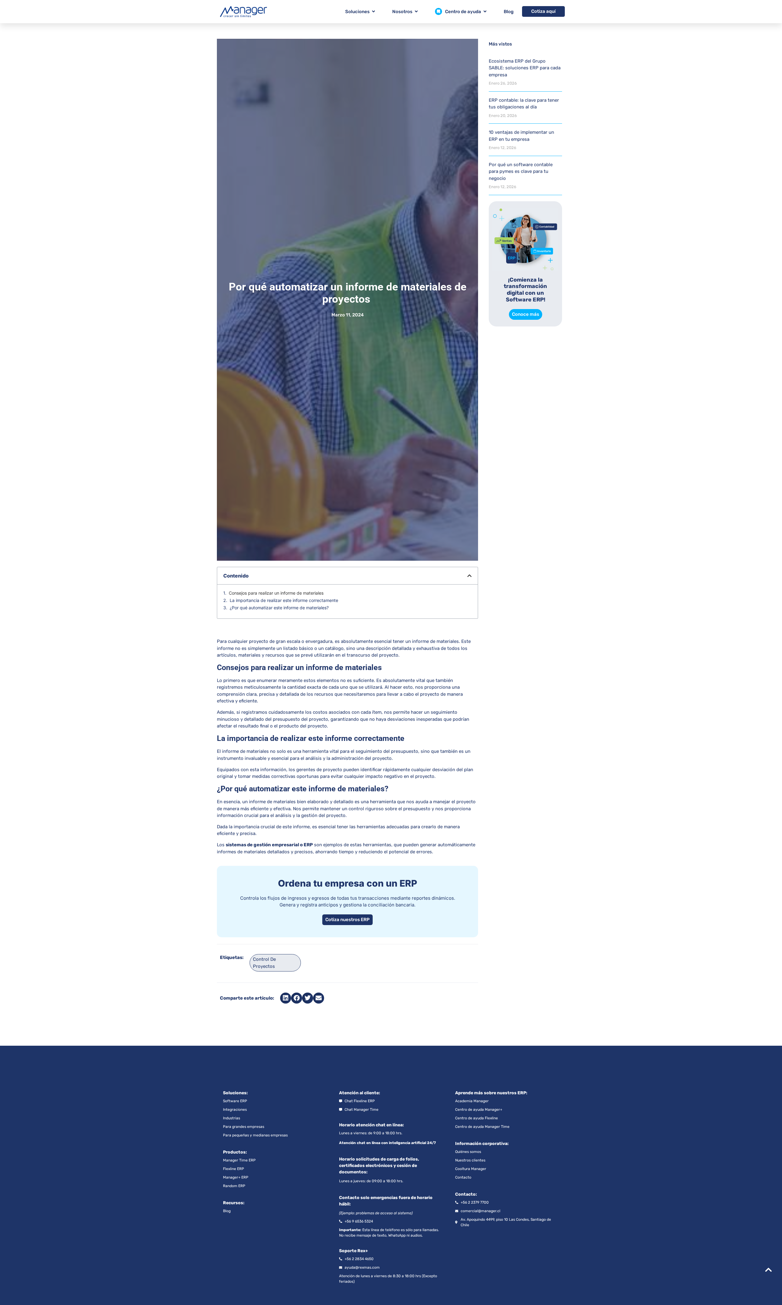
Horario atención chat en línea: (371, 1125)
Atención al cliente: (359, 1092)
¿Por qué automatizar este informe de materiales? (279, 607)
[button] (469, 575)
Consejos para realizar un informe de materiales (276, 593)
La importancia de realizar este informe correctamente (284, 600)
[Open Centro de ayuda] (485, 11)
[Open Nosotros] (416, 11)
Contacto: (466, 1194)
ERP (308, 845)
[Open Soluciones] (373, 11)
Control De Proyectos (264, 963)
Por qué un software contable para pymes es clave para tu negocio (521, 171)
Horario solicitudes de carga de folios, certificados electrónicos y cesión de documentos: (379, 1166)
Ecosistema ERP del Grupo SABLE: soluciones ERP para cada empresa (525, 68)
